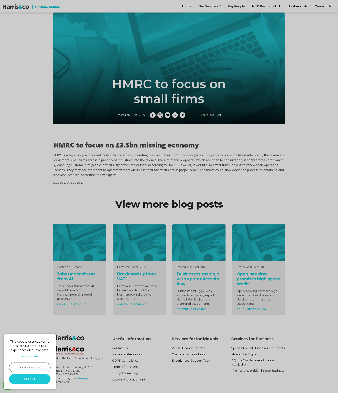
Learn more (30, 356)
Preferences (29, 367)
